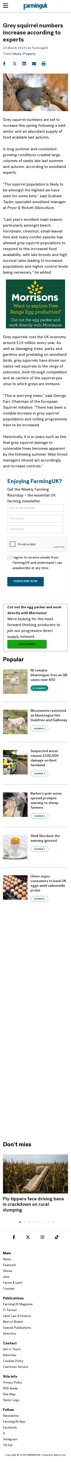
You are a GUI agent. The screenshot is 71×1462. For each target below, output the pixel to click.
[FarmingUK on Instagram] (42, 1238)
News (17, 54)
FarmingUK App (14, 1421)
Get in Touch (12, 1349)
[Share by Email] (36, 64)
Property (29, 54)
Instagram (10, 1439)
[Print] (46, 64)
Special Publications (17, 1328)
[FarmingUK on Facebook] (14, 1238)
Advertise (9, 1355)
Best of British (13, 1322)
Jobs (6, 1277)
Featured (9, 1265)
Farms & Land (12, 1282)
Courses (9, 1288)
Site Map (9, 1394)
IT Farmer (10, 1310)
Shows (7, 1271)
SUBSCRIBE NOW (25, 581)
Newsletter (11, 1416)
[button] (19, 1221)
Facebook (10, 1427)
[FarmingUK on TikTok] (56, 1238)
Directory (9, 1333)
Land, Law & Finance (17, 1316)
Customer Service (15, 1367)
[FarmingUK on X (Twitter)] (28, 1238)
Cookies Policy (13, 1361)
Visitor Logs (11, 1400)
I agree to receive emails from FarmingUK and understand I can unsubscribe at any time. (37, 563)
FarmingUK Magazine (18, 1304)
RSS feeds (10, 1388)
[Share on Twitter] (17, 64)
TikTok (8, 1445)
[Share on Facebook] (7, 64)
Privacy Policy (12, 1382)
